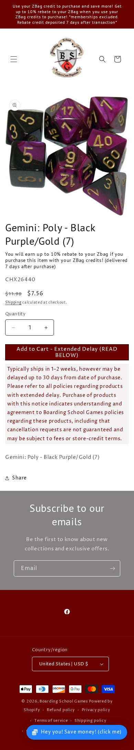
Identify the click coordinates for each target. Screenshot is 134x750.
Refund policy (61, 709)
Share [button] (19, 478)
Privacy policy (96, 709)
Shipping (13, 302)
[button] (13, 59)
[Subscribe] (112, 568)
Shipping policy (91, 720)
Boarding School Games (64, 701)
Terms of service (51, 720)
